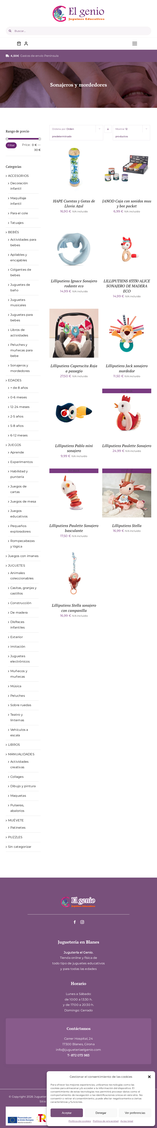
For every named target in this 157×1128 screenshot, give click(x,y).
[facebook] (75, 922)
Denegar (101, 1112)
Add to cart (64, 169)
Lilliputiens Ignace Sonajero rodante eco (74, 283)
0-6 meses (18, 397)
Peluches (17, 696)
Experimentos (21, 462)
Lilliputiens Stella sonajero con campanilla (74, 608)
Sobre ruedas (20, 705)
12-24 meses (20, 407)
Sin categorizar (19, 847)
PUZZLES (15, 837)
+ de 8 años (19, 388)
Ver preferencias (135, 1112)
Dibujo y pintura (23, 786)
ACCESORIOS (18, 176)
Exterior (16, 637)
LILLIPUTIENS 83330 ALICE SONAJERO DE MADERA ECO (127, 286)
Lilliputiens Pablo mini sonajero (74, 448)
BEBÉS (13, 232)
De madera (19, 612)
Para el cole (19, 213)
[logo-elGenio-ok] (78, 7)
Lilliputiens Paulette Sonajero (126, 445)
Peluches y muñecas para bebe (21, 350)
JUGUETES (16, 565)
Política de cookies (80, 1121)
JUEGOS (14, 445)
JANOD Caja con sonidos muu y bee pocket (126, 203)
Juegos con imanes (23, 556)
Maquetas (18, 795)
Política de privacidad (106, 1121)
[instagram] (82, 922)
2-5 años (16, 416)
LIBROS (14, 744)
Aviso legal (126, 1121)
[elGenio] (78, 896)
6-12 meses (19, 435)
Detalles (86, 169)
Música (15, 686)
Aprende (17, 452)
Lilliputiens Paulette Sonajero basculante (73, 528)
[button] (149, 1077)
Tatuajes (17, 223)
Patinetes (17, 827)
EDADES (14, 380)
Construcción (20, 603)
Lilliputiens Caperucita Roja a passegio (74, 368)
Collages (17, 777)
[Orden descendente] (108, 129)
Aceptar (67, 1112)
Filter (11, 145)
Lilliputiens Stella (126, 525)
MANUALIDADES (21, 754)
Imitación (17, 646)
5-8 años (17, 426)
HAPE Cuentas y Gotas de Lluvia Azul (74, 203)
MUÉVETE (16, 820)
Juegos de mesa (23, 501)
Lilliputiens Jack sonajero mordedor (127, 368)
